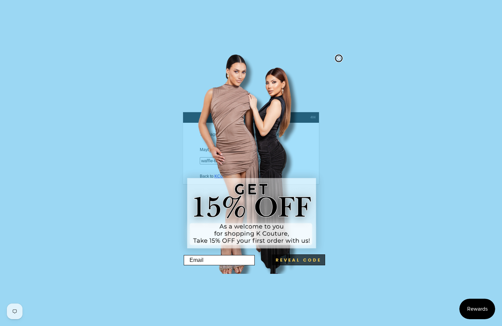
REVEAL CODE (298, 260)
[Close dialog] (338, 58)
